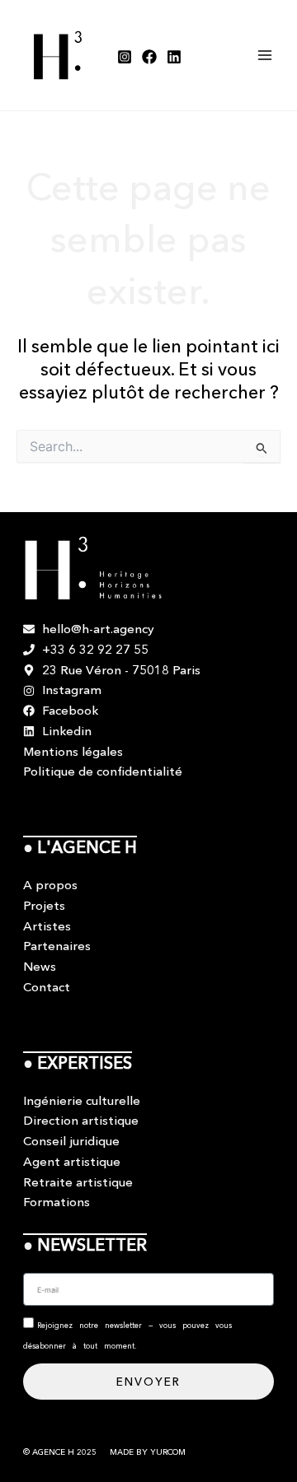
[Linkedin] (174, 56)
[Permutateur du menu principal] (265, 55)
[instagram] (124, 56)
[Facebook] (149, 56)
